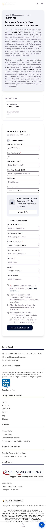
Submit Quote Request (19, 328)
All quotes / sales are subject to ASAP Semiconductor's (23, 288)
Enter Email (11, 259)
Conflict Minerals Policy (11, 438)
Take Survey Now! (9, 390)
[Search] (37, 3)
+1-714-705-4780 (11, 360)
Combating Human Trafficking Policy (16, 441)
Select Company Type (14, 242)
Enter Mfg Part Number (15, 144)
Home (7, 15)
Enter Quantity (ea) (13, 161)
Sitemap (5, 419)
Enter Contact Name (14, 225)
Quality (4, 412)
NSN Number (11, 178)
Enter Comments (12, 276)
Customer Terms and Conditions (14, 456)
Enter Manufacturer (14, 153)
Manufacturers (18, 15)
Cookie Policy (7, 434)
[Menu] (42, 3)
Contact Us (6, 409)
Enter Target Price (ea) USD (16, 170)
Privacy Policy (7, 431)
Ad (28, 15)
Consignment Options (10, 490)
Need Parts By (12, 187)
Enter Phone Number (14, 250)
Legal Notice (7, 483)
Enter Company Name (14, 233)
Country (10, 267)
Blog (3, 416)
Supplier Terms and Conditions (13, 453)
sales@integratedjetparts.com (16, 357)
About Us (5, 405)
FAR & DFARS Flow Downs (12, 486)
